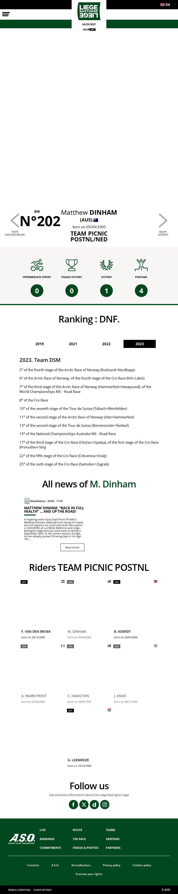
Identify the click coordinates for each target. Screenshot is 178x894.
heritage (113, 839)
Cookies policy (142, 865)
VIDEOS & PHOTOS (86, 848)
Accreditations (81, 865)
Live (43, 830)
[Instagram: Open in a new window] (104, 804)
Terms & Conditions (19, 889)
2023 (140, 343)
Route (77, 830)
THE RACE (79, 839)
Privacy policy (111, 865)
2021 (73, 343)
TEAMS (110, 830)
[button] (166, 4)
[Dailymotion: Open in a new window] (94, 804)
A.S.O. (55, 865)
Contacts (33, 865)
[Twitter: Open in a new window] (84, 804)
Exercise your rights (89, 874)
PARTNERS (113, 848)
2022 (106, 343)
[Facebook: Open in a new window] (73, 804)
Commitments (50, 848)
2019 (39, 343)
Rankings (47, 839)
